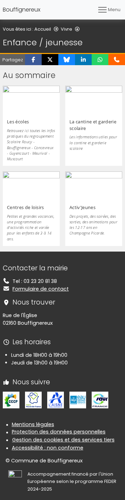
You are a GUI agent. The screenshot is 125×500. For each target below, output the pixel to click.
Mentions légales (33, 424)
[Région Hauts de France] (33, 399)
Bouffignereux (21, 10)
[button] (33, 59)
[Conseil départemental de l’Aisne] (55, 399)
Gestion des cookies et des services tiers (63, 439)
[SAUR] (100, 399)
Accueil (42, 29)
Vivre (66, 29)
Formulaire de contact (40, 288)
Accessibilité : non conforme (47, 447)
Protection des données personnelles (59, 431)
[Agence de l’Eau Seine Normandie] (77, 399)
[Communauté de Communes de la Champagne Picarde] (11, 399)
